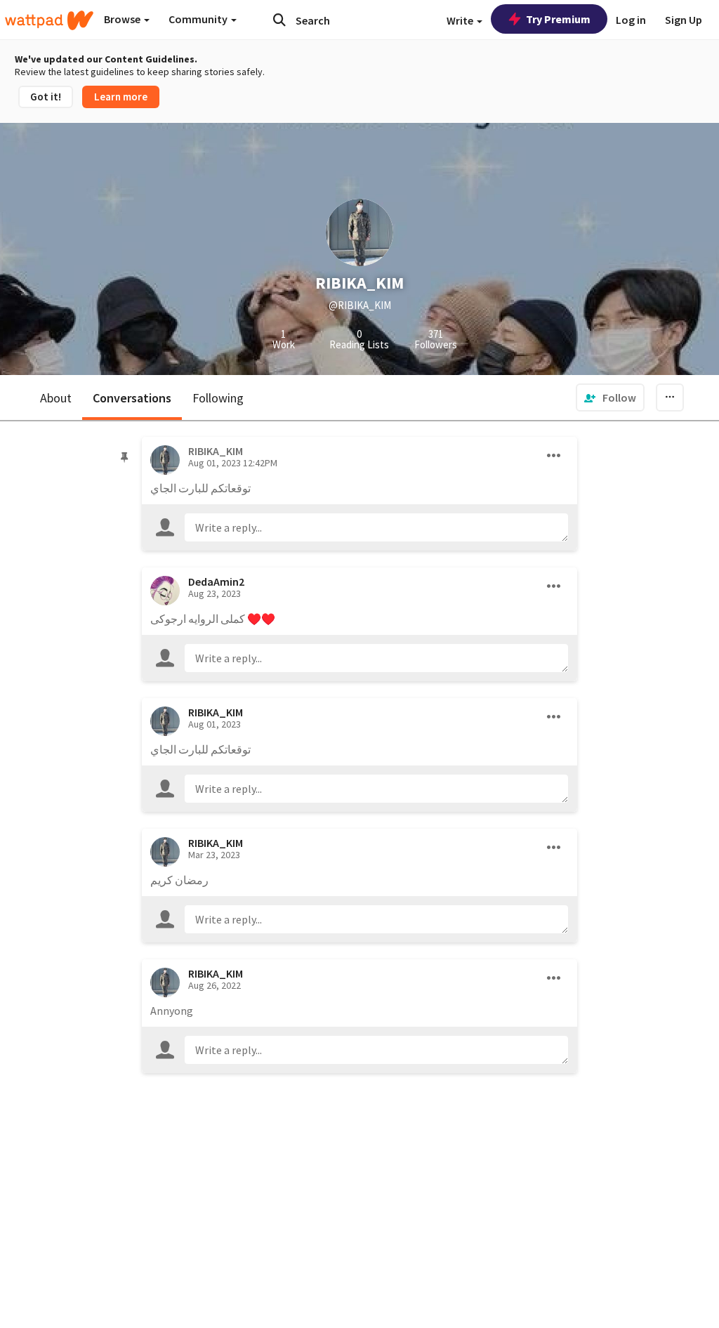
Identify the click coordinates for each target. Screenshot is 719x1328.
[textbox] (376, 527)
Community (199, 19)
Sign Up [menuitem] (683, 20)
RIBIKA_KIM (215, 712)
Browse (123, 19)
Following (218, 398)
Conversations (132, 398)
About (56, 398)
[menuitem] (610, 397)
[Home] (49, 20)
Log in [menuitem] (631, 20)
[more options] (554, 455)
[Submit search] (279, 19)
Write (461, 20)
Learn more (120, 96)
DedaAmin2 (216, 581)
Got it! (45, 96)
